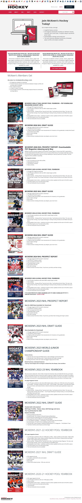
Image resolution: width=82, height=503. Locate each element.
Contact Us (68, 498)
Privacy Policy (73, 498)
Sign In (60, 6)
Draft (28, 12)
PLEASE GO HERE (40, 294)
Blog (35, 12)
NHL (22, 12)
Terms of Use (78, 498)
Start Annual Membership (58, 68)
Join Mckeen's (69, 6)
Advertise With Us (62, 498)
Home (10, 12)
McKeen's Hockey (18, 6)
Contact (41, 12)
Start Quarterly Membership (24, 68)
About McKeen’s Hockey (54, 498)
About (16, 12)
